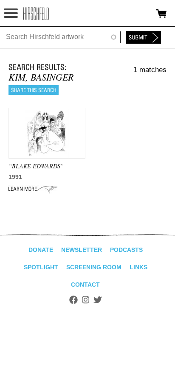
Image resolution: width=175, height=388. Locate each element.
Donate (40, 249)
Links (138, 267)
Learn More (32, 189)
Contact (85, 284)
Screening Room (93, 267)
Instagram (85, 300)
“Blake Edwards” (36, 166)
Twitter (97, 300)
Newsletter (81, 249)
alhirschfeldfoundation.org (36, 13)
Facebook (73, 300)
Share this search (33, 90)
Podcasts (126, 249)
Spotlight (41, 267)
